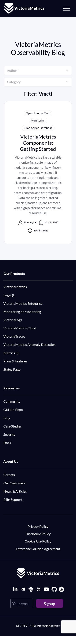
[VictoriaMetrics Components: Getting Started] (38, 172)
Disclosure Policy (38, 534)
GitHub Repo (13, 410)
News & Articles (15, 491)
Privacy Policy (38, 526)
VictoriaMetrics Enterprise (22, 303)
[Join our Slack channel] (30, 589)
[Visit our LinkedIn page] (15, 589)
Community (11, 401)
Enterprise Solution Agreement (38, 549)
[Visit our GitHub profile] (54, 589)
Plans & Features (15, 361)
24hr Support (12, 499)
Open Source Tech (38, 113)
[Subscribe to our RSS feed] (61, 588)
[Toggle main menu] (66, 8)
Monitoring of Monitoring (22, 312)
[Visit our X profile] (38, 589)
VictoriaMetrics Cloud (19, 328)
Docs (7, 443)
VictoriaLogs (12, 320)
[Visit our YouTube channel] (46, 589)
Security (9, 434)
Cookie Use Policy (38, 541)
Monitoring (38, 120)
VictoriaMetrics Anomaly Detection (29, 344)
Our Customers (14, 483)
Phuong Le (30, 222)
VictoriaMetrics (15, 287)
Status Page (11, 369)
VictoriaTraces (14, 336)
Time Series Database (38, 128)
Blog (6, 418)
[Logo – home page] (24, 8)
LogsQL (9, 295)
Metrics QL (11, 353)
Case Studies (12, 426)
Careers (9, 475)
